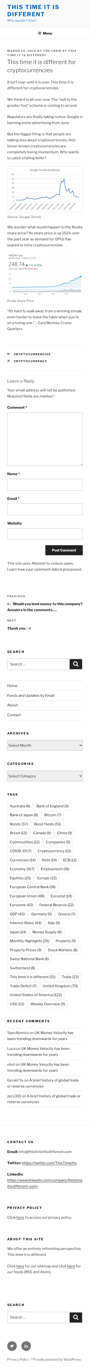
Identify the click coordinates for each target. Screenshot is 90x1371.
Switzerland (22, 968)
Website (14, 523)
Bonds (19, 824)
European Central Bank (32, 887)
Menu (47, 33)
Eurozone (21, 905)
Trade (70, 977)
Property (66, 941)
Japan (18, 932)
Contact (14, 715)
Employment (55, 869)
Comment (17, 407)
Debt (49, 860)
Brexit (18, 833)
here (20, 1217)
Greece (66, 914)
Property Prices (26, 950)
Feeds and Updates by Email (30, 695)
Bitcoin (52, 815)
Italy (54, 923)
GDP (17, 914)
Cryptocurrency (31, 361)
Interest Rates (26, 923)
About (12, 705)
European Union (27, 896)
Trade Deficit (23, 986)
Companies (58, 842)
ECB (70, 860)
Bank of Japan (24, 815)
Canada (42, 833)
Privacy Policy (18, 1359)
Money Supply (47, 932)
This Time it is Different (33, 11)
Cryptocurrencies (32, 354)
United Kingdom (60, 986)
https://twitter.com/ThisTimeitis (49, 1163)
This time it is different (32, 977)
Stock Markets (63, 950)
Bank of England (52, 806)
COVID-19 (20, 851)
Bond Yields (47, 824)
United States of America (36, 995)
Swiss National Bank (29, 959)
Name (13, 474)
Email (13, 498)
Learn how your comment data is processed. (44, 569)
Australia (20, 806)
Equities (20, 878)
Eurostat (61, 896)
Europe (47, 878)
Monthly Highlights (29, 941)
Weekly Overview (47, 1004)
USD (17, 1004)
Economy (22, 869)
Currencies (23, 860)
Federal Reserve (56, 905)
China (64, 833)
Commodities (25, 842)
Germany (41, 914)
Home (12, 686)
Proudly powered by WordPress (57, 1359)
